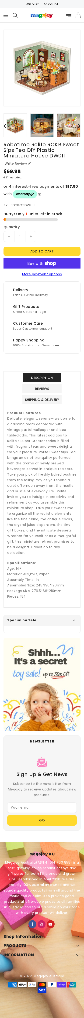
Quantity (12, 227)
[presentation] (5, 126)
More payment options (42, 274)
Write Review (16, 163)
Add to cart (42, 251)
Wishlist (32, 4)
